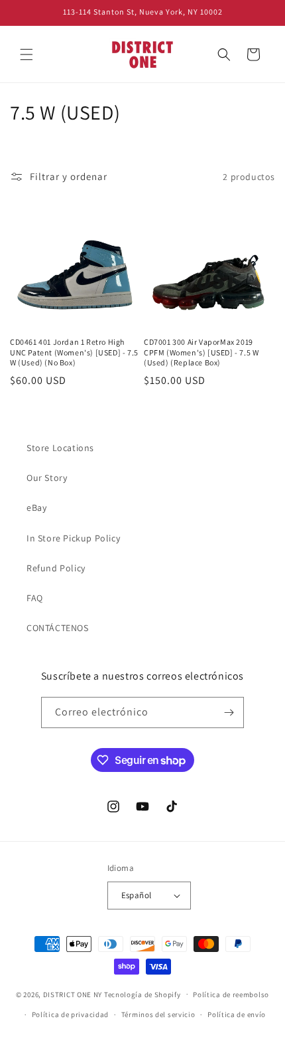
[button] (26, 54)
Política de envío (236, 1014)
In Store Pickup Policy (73, 538)
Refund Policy (56, 568)
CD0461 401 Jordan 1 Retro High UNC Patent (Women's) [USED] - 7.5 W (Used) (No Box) (74, 352)
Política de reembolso (231, 994)
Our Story (47, 478)
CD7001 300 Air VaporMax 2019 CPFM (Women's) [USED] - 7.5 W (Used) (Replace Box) (201, 352)
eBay (36, 508)
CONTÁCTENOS (58, 628)
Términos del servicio (158, 1014)
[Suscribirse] (228, 712)
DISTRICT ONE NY (73, 993)
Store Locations (60, 448)
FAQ (35, 598)
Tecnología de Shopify (142, 993)
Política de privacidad (70, 1014)
